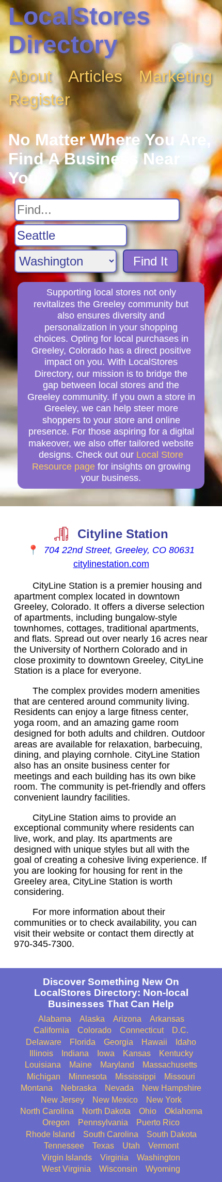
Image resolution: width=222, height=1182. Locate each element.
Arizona (127, 1018)
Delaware (43, 1042)
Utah (131, 1145)
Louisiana (43, 1064)
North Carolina (47, 1111)
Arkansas (167, 1018)
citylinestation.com (111, 564)
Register (39, 99)
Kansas (137, 1053)
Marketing (175, 76)
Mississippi (135, 1076)
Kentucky (176, 1053)
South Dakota (172, 1134)
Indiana (75, 1053)
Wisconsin (118, 1168)
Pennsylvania (103, 1122)
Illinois (41, 1053)
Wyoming (163, 1168)
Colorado (94, 1030)
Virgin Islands (67, 1157)
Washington (158, 1157)
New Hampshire (171, 1088)
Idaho (186, 1042)
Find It (150, 261)
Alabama (54, 1018)
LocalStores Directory (79, 30)
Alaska (92, 1018)
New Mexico (115, 1099)
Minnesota (88, 1076)
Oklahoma (183, 1111)
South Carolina (110, 1134)
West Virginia (66, 1168)
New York (164, 1099)
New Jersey (62, 1099)
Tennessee (64, 1145)
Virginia (114, 1157)
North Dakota (106, 1111)
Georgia (118, 1042)
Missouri (179, 1076)
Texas (103, 1145)
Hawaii (154, 1042)
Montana (37, 1088)
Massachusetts (169, 1064)
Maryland (117, 1064)
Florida (83, 1042)
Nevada (119, 1088)
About (30, 76)
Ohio (147, 1111)
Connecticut (142, 1030)
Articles (95, 76)
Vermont (163, 1145)
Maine (80, 1064)
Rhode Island (50, 1134)
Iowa (106, 1053)
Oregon (56, 1122)
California (51, 1030)
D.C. (180, 1030)
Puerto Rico (158, 1122)
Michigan (43, 1076)
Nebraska (79, 1088)
